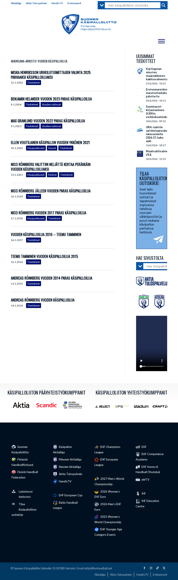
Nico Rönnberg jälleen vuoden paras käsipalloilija (51, 190)
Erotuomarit (74, 3)
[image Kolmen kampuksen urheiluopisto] (74, 407)
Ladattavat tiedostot (26, 494)
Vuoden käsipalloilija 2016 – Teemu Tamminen (46, 234)
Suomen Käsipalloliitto (20, 449)
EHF (144, 447)
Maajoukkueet (35, 148)
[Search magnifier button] (163, 5)
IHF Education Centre (147, 503)
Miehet (52, 174)
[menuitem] (17, 3)
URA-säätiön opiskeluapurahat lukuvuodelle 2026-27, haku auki (157, 134)
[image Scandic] (48, 407)
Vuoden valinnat (51, 104)
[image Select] (104, 408)
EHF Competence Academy (149, 456)
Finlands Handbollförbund (22, 462)
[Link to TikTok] (157, 568)
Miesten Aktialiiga (69, 459)
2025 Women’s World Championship (107, 519)
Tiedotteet (33, 82)
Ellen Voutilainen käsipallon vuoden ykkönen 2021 (50, 142)
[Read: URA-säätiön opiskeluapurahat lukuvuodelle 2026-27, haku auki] (140, 130)
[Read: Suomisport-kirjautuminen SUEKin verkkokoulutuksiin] (140, 109)
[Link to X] (164, 568)
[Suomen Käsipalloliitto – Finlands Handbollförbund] (89, 24)
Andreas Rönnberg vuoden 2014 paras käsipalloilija (51, 278)
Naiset (52, 148)
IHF (143, 493)
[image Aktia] (22, 407)
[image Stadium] (142, 408)
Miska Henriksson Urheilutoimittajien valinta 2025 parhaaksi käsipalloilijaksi (51, 75)
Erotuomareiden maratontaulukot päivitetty (157, 93)
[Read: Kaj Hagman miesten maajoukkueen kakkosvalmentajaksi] (140, 71)
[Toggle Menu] (161, 41)
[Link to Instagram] (151, 568)
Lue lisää (111, 78)
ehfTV (145, 479)
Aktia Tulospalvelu (36, 3)
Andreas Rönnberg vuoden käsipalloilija (42, 300)
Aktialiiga (16, 3)
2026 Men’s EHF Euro (107, 506)
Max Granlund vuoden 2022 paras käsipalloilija (48, 120)
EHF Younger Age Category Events (108, 532)
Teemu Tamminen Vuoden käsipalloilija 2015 (44, 256)
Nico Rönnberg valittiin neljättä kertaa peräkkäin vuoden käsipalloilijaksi (51, 167)
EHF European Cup (70, 495)
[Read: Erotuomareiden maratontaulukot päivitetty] (140, 92)
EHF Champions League (107, 449)
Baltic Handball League (65, 505)
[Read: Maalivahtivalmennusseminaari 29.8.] (140, 154)
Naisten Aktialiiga (69, 467)
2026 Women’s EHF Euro (107, 494)
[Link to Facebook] (144, 568)
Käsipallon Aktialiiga (62, 449)
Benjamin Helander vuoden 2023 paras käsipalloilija (51, 99)
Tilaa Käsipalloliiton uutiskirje (24, 509)
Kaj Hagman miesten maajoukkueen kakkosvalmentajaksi (159, 74)
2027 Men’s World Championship (109, 481)
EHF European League (106, 462)
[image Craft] (161, 408)
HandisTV (57, 3)
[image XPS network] (123, 408)
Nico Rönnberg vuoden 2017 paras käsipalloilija (48, 212)
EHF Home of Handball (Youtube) (148, 469)
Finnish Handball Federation (25, 474)
